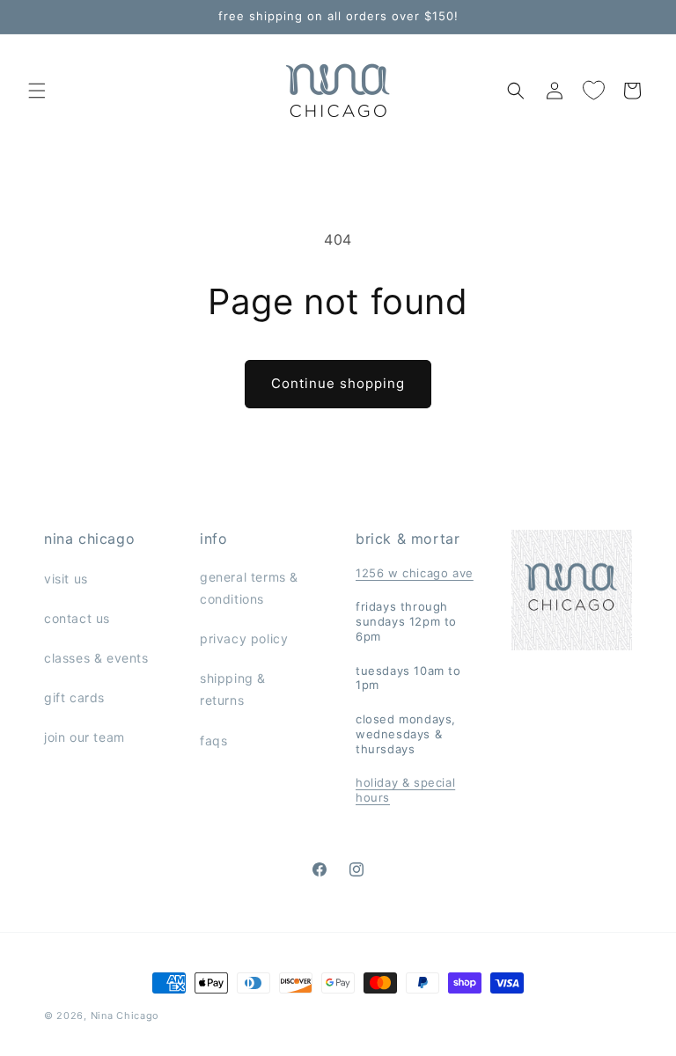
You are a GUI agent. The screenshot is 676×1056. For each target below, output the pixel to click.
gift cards (74, 697)
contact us (77, 618)
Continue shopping (338, 383)
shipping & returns (233, 689)
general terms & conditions (249, 587)
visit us (66, 578)
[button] (37, 90)
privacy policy (244, 638)
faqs (213, 740)
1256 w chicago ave (415, 573)
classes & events (96, 657)
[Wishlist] (593, 90)
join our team (84, 737)
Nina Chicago (125, 1015)
